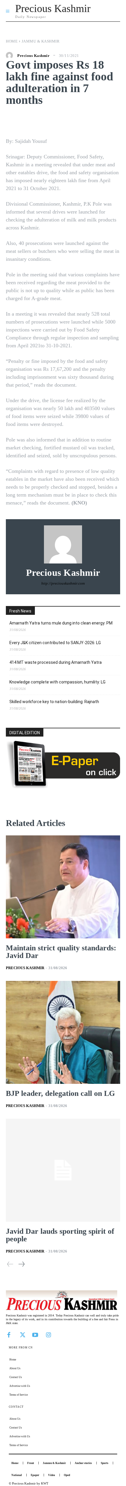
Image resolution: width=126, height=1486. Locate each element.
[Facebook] (9, 1334)
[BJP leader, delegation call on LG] (63, 1032)
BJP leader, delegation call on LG (60, 1093)
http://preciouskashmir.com (63, 583)
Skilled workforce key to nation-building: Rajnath (54, 701)
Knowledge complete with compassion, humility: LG (57, 682)
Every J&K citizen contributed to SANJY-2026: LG (55, 642)
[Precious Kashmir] (11, 55)
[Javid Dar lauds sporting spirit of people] (63, 1170)
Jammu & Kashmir (41, 41)
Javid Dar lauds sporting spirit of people (60, 1235)
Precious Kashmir (33, 55)
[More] (102, 120)
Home (12, 41)
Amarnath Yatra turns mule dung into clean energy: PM (61, 623)
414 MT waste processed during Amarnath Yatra (55, 662)
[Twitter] (22, 1334)
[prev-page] (10, 1264)
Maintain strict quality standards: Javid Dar (61, 952)
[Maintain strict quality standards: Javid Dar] (63, 886)
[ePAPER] (63, 787)
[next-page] (21, 1264)
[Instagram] (48, 1334)
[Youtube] (35, 1334)
